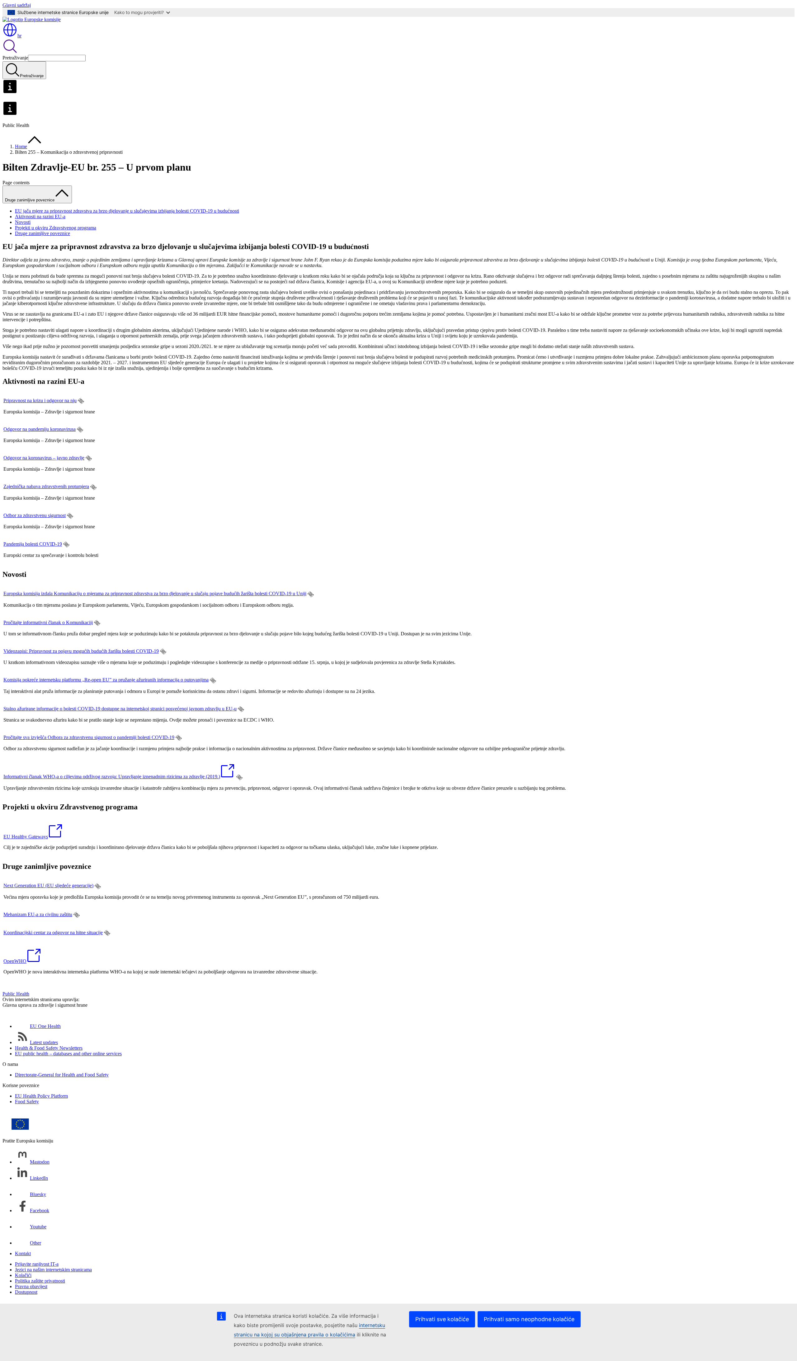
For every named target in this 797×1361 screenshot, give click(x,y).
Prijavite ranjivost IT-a (37, 1264)
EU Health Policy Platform (41, 1096)
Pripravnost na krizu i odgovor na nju (40, 400)
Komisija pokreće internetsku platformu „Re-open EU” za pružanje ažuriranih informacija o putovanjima (106, 679)
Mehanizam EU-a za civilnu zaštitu (37, 914)
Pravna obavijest (31, 1286)
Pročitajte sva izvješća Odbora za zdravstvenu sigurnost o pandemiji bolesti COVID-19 (88, 737)
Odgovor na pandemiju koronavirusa (39, 429)
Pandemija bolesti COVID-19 (32, 544)
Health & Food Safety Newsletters (49, 1048)
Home (21, 146)
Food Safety (27, 1101)
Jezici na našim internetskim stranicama (53, 1269)
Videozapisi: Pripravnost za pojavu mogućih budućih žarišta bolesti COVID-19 (81, 651)
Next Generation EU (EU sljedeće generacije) (48, 885)
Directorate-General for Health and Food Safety (62, 1074)
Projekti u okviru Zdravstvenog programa (55, 227)
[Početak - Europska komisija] (31, 19)
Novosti (23, 222)
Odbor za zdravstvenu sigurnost (34, 515)
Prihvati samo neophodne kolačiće (529, 1319)
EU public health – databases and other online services (68, 1053)
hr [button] (19, 35)
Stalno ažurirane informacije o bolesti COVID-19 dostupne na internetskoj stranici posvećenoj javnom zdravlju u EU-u (120, 708)
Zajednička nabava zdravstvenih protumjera (46, 486)
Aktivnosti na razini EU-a (40, 216)
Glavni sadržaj (16, 5)
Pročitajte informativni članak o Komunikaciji (48, 622)
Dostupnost (26, 1292)
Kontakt (23, 1253)
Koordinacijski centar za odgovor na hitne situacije (53, 932)
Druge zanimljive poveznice (42, 233)
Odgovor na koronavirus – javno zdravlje (43, 457)
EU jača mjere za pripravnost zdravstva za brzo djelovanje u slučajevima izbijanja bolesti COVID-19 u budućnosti (127, 211)
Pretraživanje (15, 57)
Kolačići (23, 1275)
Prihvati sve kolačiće (442, 1319)
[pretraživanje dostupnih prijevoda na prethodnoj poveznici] (81, 401)
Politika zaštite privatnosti (40, 1280)
